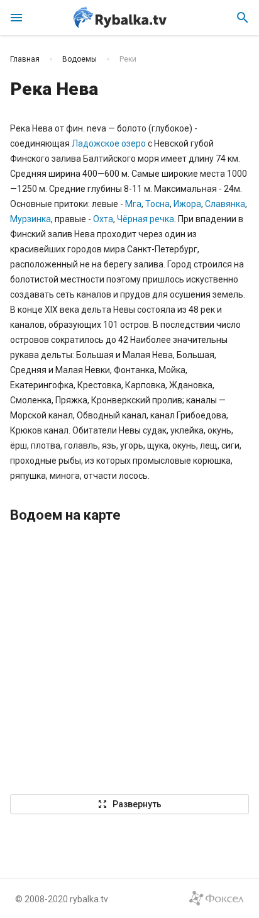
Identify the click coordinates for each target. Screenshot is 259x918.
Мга (133, 204)
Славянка (225, 204)
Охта (103, 219)
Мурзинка (30, 219)
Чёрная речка (145, 219)
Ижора (187, 204)
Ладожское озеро (109, 143)
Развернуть (129, 804)
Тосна (157, 204)
